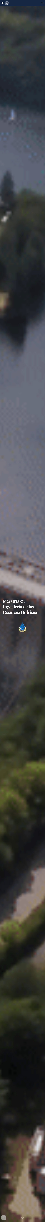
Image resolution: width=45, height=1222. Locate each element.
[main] (22, 606)
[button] (2, 3)
